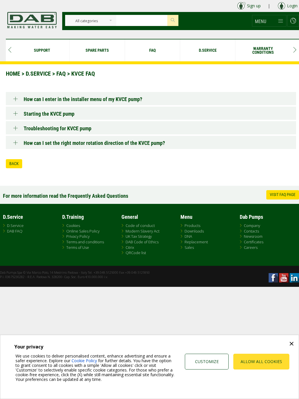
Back (14, 163)
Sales (189, 247)
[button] (269, 20)
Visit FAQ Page (282, 194)
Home (13, 73)
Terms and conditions (85, 241)
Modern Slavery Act (142, 231)
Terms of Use (77, 247)
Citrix (130, 247)
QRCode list (136, 252)
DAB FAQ (14, 231)
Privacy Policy (78, 236)
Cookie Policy (84, 360)
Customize (207, 361)
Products (192, 225)
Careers (251, 247)
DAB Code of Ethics (142, 241)
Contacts (251, 231)
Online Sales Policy (83, 231)
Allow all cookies (261, 361)
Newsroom (253, 236)
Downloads (194, 231)
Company (252, 225)
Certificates (253, 241)
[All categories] (86, 21)
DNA (188, 236)
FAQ (61, 73)
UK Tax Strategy (139, 236)
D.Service (38, 73)
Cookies (73, 225)
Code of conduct (140, 225)
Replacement (196, 241)
